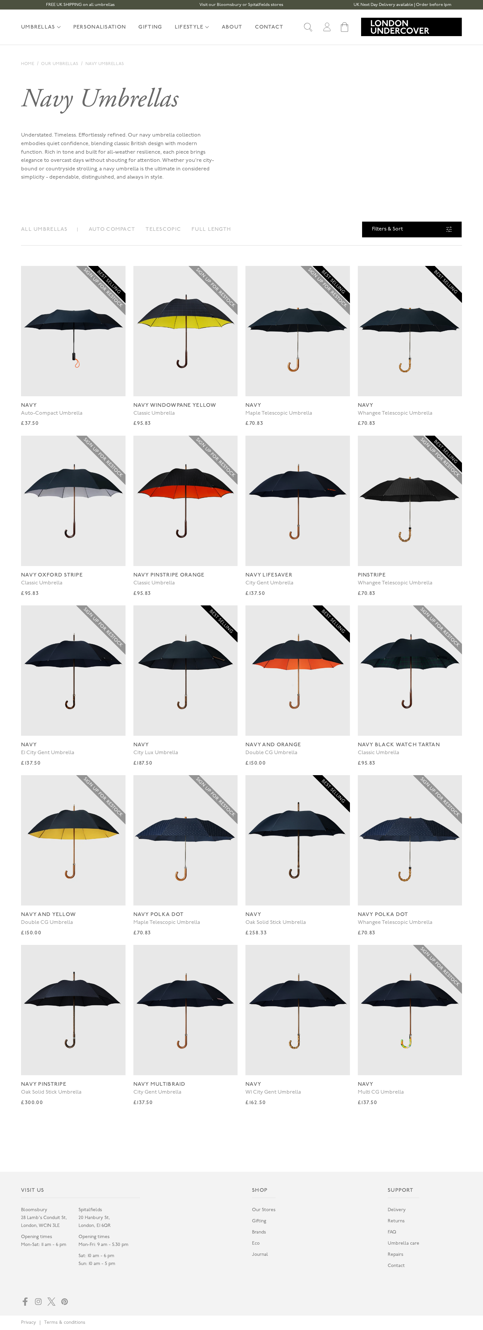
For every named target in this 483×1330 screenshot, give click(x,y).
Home (27, 64)
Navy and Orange (273, 745)
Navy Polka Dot (158, 914)
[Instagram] (38, 1301)
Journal (260, 1254)
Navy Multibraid (159, 1084)
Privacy (28, 1322)
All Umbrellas (44, 229)
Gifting (259, 1221)
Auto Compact (112, 229)
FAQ (392, 1232)
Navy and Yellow (48, 914)
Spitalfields (90, 1210)
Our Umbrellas (59, 64)
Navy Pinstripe (43, 1084)
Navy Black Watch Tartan (399, 745)
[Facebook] (25, 1301)
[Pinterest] (64, 1301)
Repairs (395, 1254)
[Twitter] (51, 1301)
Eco (256, 1243)
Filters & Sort (387, 229)
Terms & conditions (64, 1322)
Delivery (397, 1210)
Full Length (211, 229)
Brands (259, 1232)
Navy (29, 405)
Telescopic (163, 229)
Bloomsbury (34, 1210)
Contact (396, 1265)
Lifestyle (189, 27)
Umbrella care (403, 1243)
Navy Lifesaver (268, 575)
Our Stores (264, 1210)
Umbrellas (38, 27)
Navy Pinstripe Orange (169, 575)
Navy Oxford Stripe (52, 575)
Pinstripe (372, 575)
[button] (308, 27)
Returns (396, 1221)
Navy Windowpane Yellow (175, 405)
